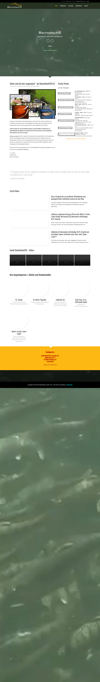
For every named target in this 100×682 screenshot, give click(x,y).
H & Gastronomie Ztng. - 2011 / (83, 125)
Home (56, 6)
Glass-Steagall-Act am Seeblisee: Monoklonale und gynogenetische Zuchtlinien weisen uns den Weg (68, 197)
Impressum (69, 384)
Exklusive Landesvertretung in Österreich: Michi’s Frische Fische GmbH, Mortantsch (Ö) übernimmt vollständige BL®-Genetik (70, 216)
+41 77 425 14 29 (67, 1)
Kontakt (86, 6)
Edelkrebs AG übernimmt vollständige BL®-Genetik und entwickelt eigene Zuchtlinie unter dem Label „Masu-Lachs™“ (70, 234)
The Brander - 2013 (80, 97)
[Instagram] (48, 40)
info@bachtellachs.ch (81, 1)
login (88, 1)
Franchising (70, 6)
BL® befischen (79, 6)
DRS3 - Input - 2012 (80, 104)
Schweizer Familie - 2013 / (81, 133)
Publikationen (63, 6)
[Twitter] (52, 40)
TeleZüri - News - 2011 (81, 112)
